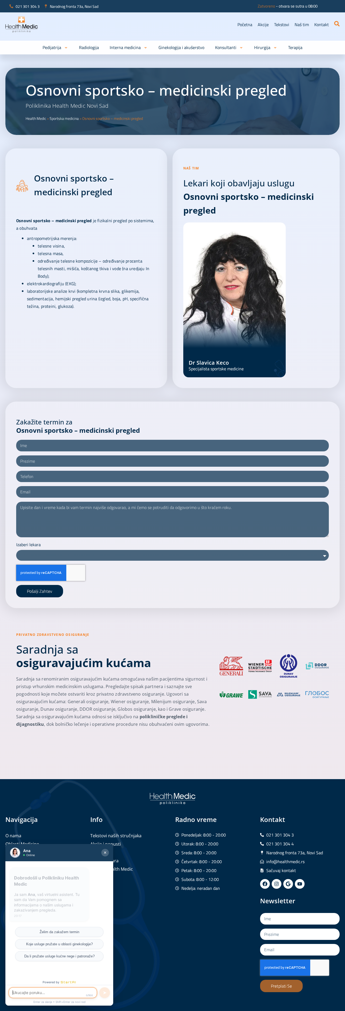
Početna (244, 24)
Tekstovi (281, 24)
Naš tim (302, 24)
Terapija (295, 47)
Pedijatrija (52, 47)
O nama (13, 836)
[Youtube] (300, 884)
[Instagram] (276, 884)
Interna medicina (125, 47)
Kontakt (321, 24)
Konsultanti (225, 47)
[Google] (288, 884)
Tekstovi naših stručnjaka (116, 836)
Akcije (263, 24)
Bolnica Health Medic (111, 869)
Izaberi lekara (28, 544)
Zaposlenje (101, 852)
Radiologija (89, 47)
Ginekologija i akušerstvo (181, 47)
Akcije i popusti (105, 844)
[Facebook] (265, 884)
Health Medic (36, 118)
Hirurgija (262, 47)
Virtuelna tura (104, 861)
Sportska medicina (64, 118)
